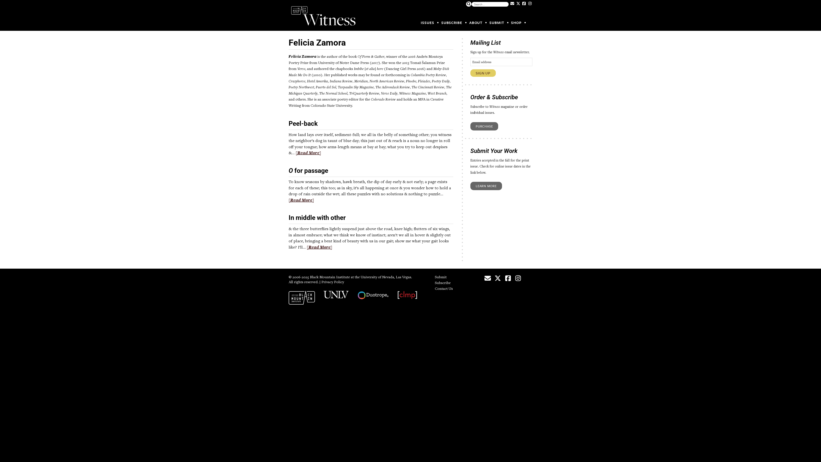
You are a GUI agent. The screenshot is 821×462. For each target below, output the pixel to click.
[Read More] (308, 153)
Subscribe (451, 22)
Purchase (484, 126)
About (476, 22)
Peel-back (303, 123)
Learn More (486, 186)
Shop (516, 22)
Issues (427, 22)
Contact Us (444, 289)
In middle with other (317, 217)
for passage (308, 170)
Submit (496, 22)
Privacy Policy (332, 282)
